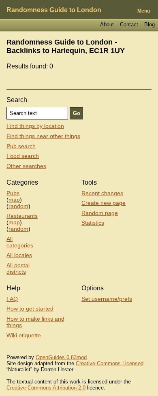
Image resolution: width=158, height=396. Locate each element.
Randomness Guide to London (53, 9)
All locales (19, 255)
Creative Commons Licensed (109, 363)
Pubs (12, 193)
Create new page (103, 203)
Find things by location (35, 126)
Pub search (21, 146)
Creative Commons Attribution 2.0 (45, 388)
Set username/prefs (106, 299)
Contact (129, 24)
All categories (19, 242)
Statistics (92, 222)
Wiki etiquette (23, 335)
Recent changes (102, 193)
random (18, 206)
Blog (149, 24)
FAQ (12, 299)
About (107, 24)
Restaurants (22, 216)
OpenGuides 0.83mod (61, 357)
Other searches (26, 166)
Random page (99, 213)
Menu (143, 11)
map (14, 199)
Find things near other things (43, 136)
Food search (22, 156)
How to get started (29, 308)
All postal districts (18, 268)
